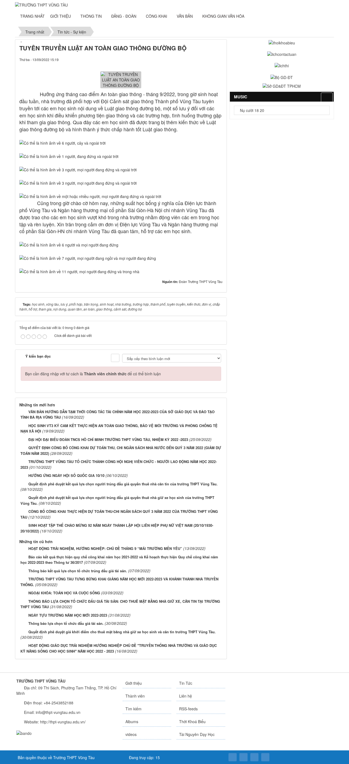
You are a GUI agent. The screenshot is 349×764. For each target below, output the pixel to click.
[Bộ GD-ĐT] (281, 76)
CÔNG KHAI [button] (157, 16)
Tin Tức (185, 683)
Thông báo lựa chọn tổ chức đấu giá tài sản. (66, 623)
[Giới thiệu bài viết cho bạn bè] (200, 59)
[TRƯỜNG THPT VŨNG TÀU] (41, 4)
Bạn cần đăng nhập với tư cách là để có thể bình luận (93, 373)
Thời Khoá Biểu (192, 721)
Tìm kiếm (133, 708)
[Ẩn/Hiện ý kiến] (115, 358)
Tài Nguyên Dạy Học (197, 734)
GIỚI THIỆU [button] (61, 16)
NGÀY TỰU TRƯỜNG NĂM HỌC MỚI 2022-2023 (67, 615)
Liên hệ (185, 696)
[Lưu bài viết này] (218, 59)
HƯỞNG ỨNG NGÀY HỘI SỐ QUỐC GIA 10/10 (66, 475)
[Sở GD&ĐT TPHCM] (282, 85)
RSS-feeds (188, 708)
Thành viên (135, 696)
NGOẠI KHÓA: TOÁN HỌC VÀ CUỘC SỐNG (64, 592)
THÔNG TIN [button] (91, 16)
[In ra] (209, 59)
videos (131, 734)
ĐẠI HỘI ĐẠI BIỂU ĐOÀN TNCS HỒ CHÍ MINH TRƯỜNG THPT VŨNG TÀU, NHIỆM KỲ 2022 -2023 (108, 439)
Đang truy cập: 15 (144, 757)
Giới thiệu (133, 683)
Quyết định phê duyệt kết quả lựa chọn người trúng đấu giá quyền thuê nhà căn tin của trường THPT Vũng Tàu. (123, 483)
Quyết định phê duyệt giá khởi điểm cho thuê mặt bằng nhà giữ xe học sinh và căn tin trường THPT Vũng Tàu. (122, 631)
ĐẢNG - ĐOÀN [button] (124, 16)
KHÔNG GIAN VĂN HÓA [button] (223, 16)
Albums (131, 721)
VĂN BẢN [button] (185, 16)
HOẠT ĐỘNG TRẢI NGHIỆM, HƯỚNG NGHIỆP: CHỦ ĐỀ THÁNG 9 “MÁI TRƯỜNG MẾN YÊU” (105, 548)
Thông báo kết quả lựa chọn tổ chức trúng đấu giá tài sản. (77, 570)
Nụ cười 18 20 (251, 110)
